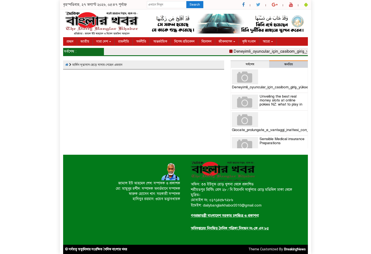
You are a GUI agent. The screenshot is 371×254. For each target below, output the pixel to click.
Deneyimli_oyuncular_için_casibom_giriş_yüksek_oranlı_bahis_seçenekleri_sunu (300, 51)
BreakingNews (295, 249)
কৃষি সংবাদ (249, 41)
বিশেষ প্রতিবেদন (184, 41)
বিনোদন (206, 41)
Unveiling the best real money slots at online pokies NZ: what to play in (281, 100)
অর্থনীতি (141, 41)
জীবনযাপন (226, 41)
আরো (267, 41)
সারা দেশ (102, 41)
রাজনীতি (123, 41)
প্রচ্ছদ (70, 41)
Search (195, 4)
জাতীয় (85, 41)
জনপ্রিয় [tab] (288, 64)
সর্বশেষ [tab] (250, 64)
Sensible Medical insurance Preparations (282, 141)
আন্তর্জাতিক (160, 41)
